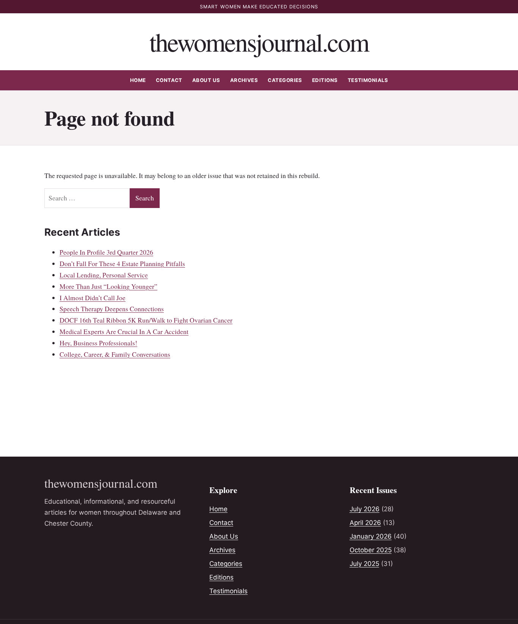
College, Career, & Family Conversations (115, 354)
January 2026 (371, 536)
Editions (325, 80)
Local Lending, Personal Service (104, 274)
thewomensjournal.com (259, 41)
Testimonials (368, 80)
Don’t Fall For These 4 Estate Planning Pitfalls (122, 263)
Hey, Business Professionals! (98, 342)
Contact (169, 80)
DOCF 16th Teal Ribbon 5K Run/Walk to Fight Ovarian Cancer (146, 320)
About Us (206, 80)
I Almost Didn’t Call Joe (93, 297)
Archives (244, 80)
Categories (285, 80)
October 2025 (371, 550)
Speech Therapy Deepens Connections (112, 308)
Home (138, 80)
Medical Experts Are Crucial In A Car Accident (124, 331)
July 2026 (365, 509)
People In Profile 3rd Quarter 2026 (106, 252)
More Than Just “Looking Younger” (108, 286)
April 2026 (365, 522)
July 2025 (364, 563)
